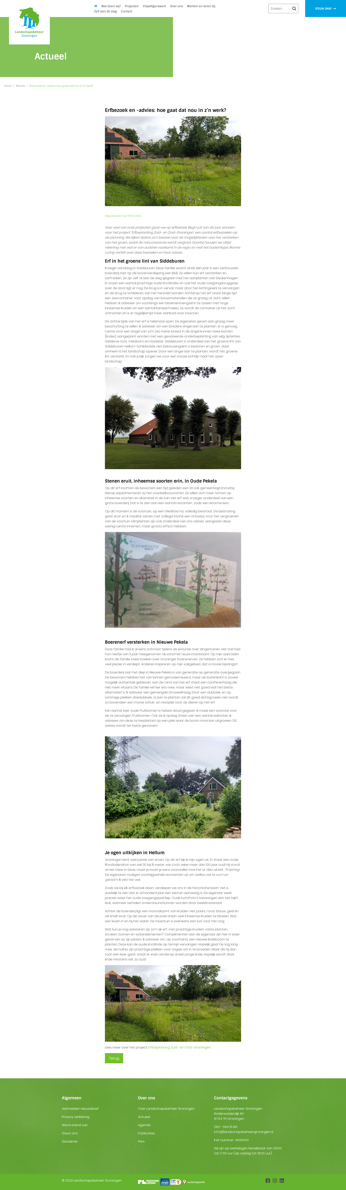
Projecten (132, 6)
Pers (141, 1141)
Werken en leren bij (201, 6)
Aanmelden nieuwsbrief (80, 1108)
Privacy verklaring (75, 1117)
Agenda (144, 1125)
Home (8, 85)
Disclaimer (70, 1141)
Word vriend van (75, 1125)
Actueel (144, 1117)
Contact (126, 11)
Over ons (176, 6)
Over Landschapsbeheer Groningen (166, 1108)
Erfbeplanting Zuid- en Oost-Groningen (179, 1047)
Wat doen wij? (111, 6)
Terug (114, 1058)
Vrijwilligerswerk (154, 6)
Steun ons (70, 1133)
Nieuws (20, 85)
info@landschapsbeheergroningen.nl (243, 1132)
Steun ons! (323, 8)
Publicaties (146, 1133)
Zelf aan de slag (105, 11)
